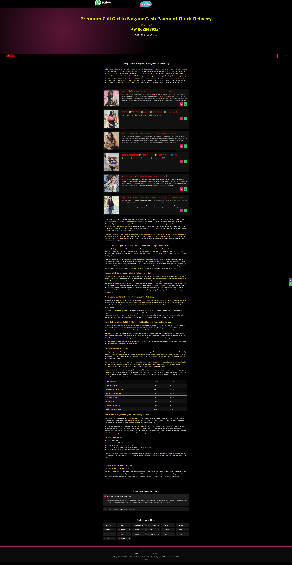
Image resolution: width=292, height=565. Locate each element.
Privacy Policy (154, 550)
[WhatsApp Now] (185, 104)
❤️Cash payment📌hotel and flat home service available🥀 (144, 176)
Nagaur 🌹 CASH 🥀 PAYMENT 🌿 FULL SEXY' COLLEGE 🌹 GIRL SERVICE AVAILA (152, 197)
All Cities (143, 550)
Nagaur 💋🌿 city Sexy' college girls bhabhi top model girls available (148, 91)
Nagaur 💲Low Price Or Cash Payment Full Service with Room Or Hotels (149, 133)
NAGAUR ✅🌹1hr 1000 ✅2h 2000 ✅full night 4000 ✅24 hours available (151, 112)
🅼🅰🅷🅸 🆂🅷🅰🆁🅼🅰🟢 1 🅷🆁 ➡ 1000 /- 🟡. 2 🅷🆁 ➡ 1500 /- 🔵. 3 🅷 (149, 155)
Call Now (10, 55)
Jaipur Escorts (158, 554)
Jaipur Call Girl (284, 55)
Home (273, 55)
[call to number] (181, 104)
